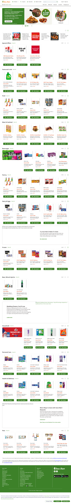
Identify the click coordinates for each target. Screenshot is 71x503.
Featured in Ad (7, 69)
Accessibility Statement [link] (24, 476)
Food (3, 96)
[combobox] (50, 2)
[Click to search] (57, 2)
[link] (6, 1)
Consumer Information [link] (6, 472)
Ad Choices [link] (22, 468)
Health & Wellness (8, 376)
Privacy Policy (47, 495)
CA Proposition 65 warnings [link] (25, 472)
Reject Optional (66, 501)
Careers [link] (38, 475)
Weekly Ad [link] (4, 471)
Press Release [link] (39, 469)
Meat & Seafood (7, 122)
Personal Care (6, 350)
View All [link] (13, 43)
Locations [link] (4, 475)
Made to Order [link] (5, 482)
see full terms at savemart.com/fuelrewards (59, 455)
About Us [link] (38, 468)
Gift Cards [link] (4, 469)
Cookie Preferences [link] (31, 483)
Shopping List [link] (4, 480)
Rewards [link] (3, 479)
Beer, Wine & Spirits (8, 274)
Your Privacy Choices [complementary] (26, 483)
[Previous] (66, 30)
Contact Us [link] (4, 474)
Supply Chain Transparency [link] (25, 474)
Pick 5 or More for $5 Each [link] (7, 476)
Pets (3, 428)
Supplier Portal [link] (40, 471)
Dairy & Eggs (6, 201)
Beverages (5, 148)
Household (5, 323)
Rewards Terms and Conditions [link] (26, 480)
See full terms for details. (8, 460)
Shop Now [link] (4, 468)
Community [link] (39, 474)
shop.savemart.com (58, 457)
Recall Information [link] (40, 472)
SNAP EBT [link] (4, 478)
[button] (8, 56)
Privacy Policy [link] (22, 478)
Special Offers (6, 43)
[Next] (68, 30)
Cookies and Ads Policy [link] (24, 475)
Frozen (4, 247)
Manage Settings (49, 501)
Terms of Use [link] (22, 479)
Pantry (4, 175)
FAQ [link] (3, 483)
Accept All (57, 501)
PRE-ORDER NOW (43, 239)
